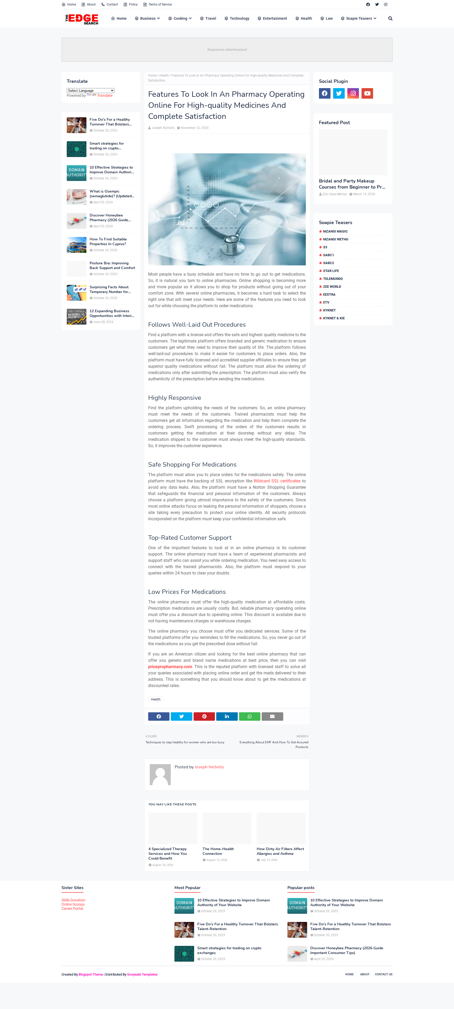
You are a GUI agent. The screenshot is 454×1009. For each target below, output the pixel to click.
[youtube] (367, 93)
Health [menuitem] (306, 18)
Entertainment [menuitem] (275, 18)
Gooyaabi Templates (142, 974)
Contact (112, 4)
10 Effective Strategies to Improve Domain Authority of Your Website (112, 170)
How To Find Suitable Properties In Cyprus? (108, 241)
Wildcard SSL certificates (277, 480)
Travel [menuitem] (210, 18)
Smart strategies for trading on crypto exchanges (107, 146)
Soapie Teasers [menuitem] (359, 18)
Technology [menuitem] (239, 18)
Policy (133, 4)
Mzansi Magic (335, 231)
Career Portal (72, 908)
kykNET (329, 310)
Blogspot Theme (91, 974)
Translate (104, 95)
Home (71, 4)
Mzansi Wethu (335, 239)
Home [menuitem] (122, 18)
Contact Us (384, 974)
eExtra (329, 294)
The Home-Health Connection (218, 851)
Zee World (332, 287)
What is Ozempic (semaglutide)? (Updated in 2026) (111, 194)
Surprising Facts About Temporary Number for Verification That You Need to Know (109, 289)
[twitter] (377, 4)
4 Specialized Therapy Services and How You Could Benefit (167, 854)
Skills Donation (73, 900)
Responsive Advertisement (227, 50)
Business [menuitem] (148, 18)
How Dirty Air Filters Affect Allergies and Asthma (280, 851)
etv (326, 302)
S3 (325, 247)
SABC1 (328, 255)
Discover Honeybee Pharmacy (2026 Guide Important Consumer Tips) (112, 218)
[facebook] (368, 4)
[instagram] (386, 4)
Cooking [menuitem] (180, 18)
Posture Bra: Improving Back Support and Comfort (112, 265)
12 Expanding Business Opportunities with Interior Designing (112, 313)
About (91, 4)
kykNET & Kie (334, 318)
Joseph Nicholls (163, 128)
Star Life (331, 271)
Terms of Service (160, 4)
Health (164, 75)
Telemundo (333, 279)
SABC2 (328, 263)
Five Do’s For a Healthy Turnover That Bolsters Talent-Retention (110, 122)
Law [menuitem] (329, 18)
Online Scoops (73, 904)
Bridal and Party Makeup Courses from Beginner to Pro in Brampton (351, 184)
